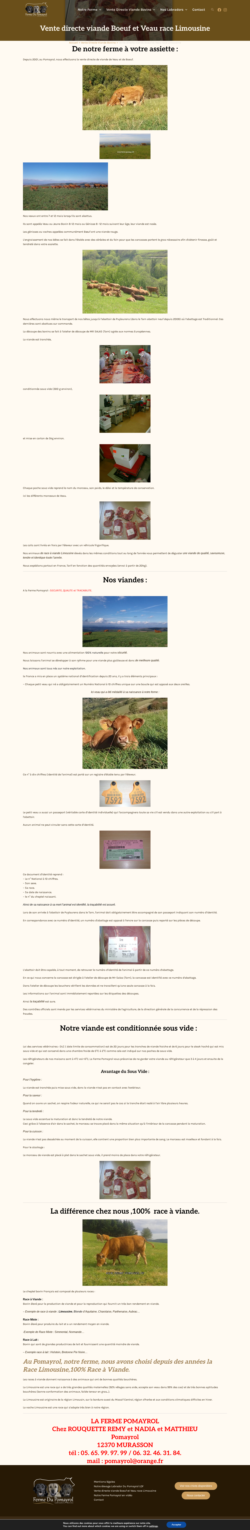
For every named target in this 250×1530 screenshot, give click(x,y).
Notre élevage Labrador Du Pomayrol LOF (119, 1486)
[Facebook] (219, 10)
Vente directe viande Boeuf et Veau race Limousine (125, 1490)
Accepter (176, 1524)
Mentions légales (104, 1481)
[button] (99, 10)
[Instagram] (225, 10)
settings (153, 1526)
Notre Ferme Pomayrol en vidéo (113, 1495)
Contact (99, 1499)
